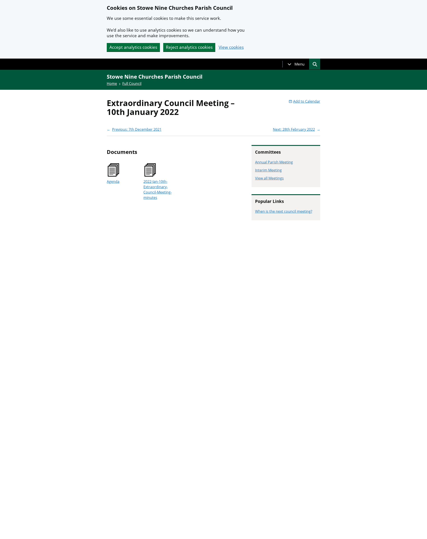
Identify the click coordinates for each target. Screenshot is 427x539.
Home (112, 83)
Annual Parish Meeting (274, 162)
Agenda (113, 181)
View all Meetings (269, 178)
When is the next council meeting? (283, 211)
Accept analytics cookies (133, 47)
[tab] (296, 64)
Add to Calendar (306, 101)
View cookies (231, 47)
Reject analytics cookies (189, 47)
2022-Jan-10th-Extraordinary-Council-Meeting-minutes (157, 189)
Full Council (131, 83)
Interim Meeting (268, 170)
